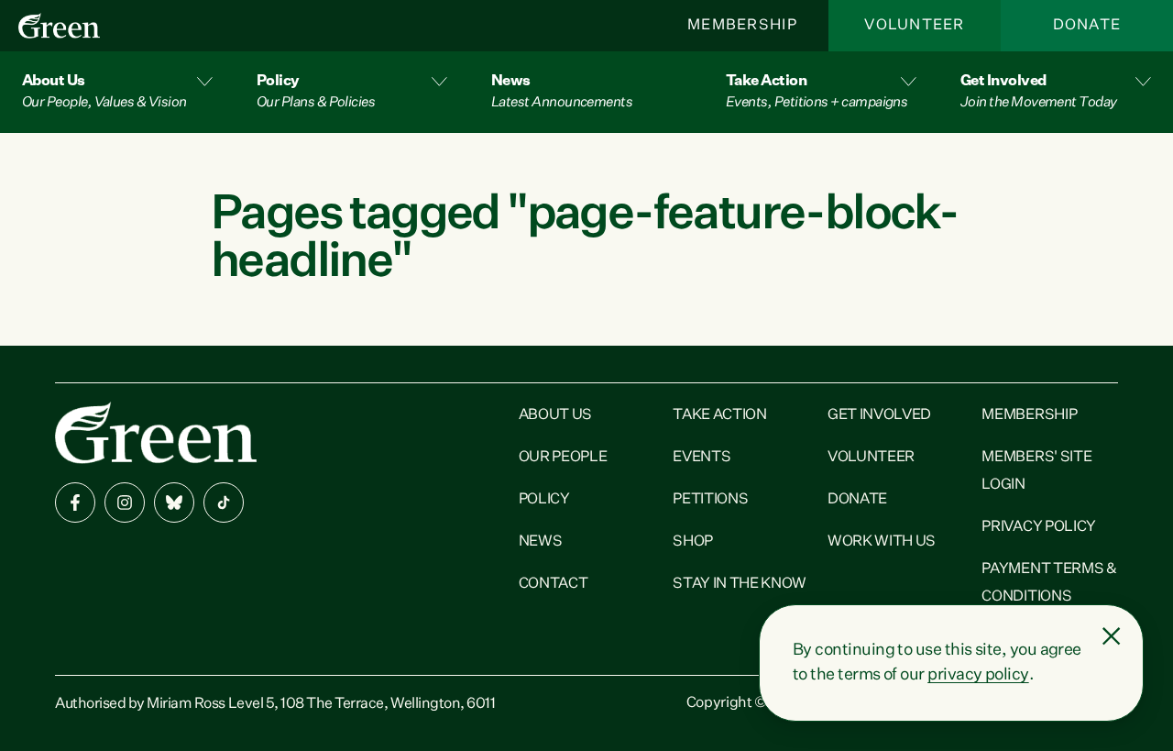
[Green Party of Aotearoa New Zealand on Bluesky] (174, 502)
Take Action (719, 415)
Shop (693, 542)
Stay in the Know (739, 584)
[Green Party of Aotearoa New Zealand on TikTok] (223, 502)
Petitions (710, 499)
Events (701, 457)
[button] (117, 92)
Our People (563, 457)
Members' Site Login (1036, 471)
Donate (1087, 25)
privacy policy (977, 675)
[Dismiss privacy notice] (1111, 636)
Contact (553, 584)
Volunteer (914, 25)
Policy (544, 499)
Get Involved (879, 415)
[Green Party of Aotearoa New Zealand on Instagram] (124, 502)
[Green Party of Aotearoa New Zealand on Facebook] (75, 502)
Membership (742, 25)
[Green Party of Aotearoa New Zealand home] (156, 432)
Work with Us (882, 542)
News (541, 542)
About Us (555, 415)
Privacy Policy (1038, 527)
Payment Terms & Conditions (1048, 583)
